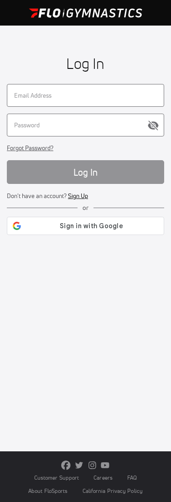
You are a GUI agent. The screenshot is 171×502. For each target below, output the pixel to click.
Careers (103, 477)
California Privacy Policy (113, 490)
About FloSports (47, 490)
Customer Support (56, 477)
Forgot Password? (30, 148)
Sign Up (78, 195)
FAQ (132, 477)
